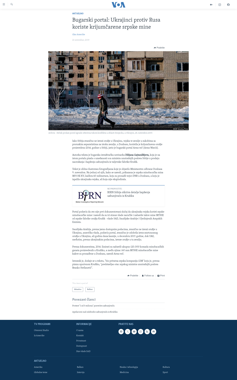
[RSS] (147, 331)
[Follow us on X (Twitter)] (127, 331)
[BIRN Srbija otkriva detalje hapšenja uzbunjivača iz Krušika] (89, 196)
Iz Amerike (39, 336)
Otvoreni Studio (41, 330)
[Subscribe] (153, 331)
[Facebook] (228, 5)
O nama (79, 330)
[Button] (159, 48)
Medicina (124, 372)
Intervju (80, 372)
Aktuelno (78, 13)
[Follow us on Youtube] (134, 331)
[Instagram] (219, 5)
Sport (165, 372)
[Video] (211, 5)
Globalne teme (40, 372)
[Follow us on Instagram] (140, 331)
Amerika (38, 367)
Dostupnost (81, 346)
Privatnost (81, 341)
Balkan (80, 367)
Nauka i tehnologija (129, 367)
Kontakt (80, 336)
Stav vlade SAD (83, 351)
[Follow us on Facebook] (121, 331)
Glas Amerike (78, 34)
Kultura (166, 367)
